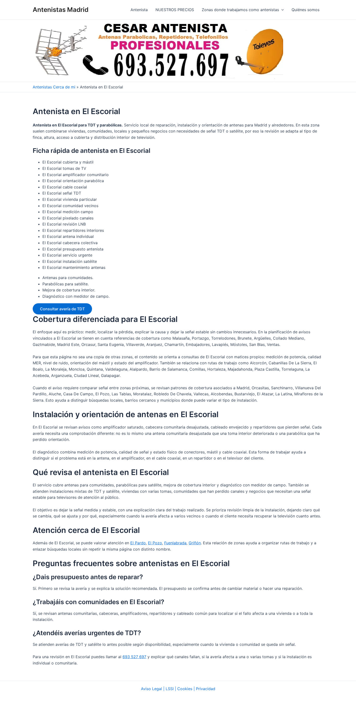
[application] (281, 9)
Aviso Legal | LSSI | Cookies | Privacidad (178, 688)
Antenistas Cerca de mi (54, 87)
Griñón (195, 542)
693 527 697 (134, 656)
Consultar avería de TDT (62, 308)
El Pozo (155, 542)
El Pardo (138, 542)
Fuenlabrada (175, 542)
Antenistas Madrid (60, 9)
